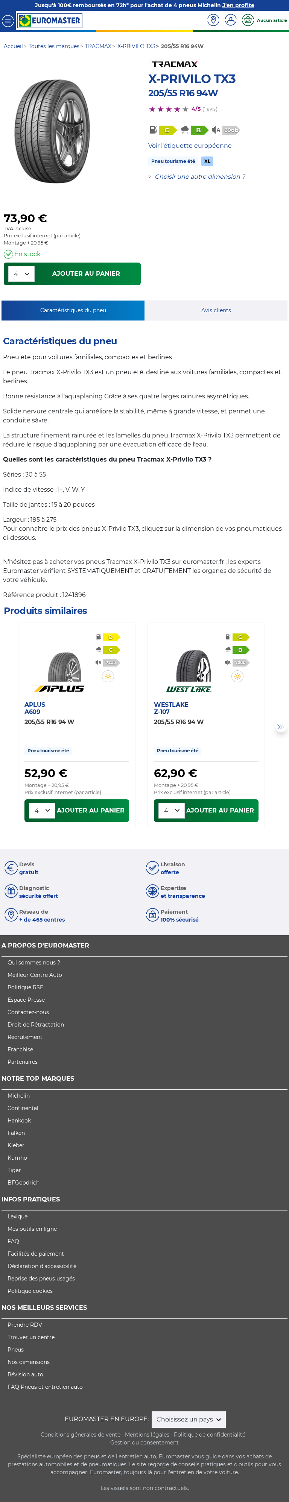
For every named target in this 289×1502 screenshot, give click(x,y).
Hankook (19, 1120)
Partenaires (23, 1062)
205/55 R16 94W (183, 93)
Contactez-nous (28, 1012)
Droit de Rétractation (36, 1024)
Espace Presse (26, 999)
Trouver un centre (31, 1337)
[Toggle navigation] (8, 20)
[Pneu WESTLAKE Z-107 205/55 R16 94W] (194, 659)
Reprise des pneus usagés (41, 1278)
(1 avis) (210, 109)
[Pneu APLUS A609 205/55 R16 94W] (64, 659)
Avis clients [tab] (216, 310)
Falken (16, 1133)
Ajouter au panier (86, 273)
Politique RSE (25, 987)
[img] (108, 676)
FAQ (13, 1241)
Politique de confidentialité (209, 1434)
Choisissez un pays (185, 1419)
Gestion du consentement (144, 1442)
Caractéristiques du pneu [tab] (73, 310)
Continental (23, 1108)
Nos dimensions (29, 1362)
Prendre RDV (25, 1324)
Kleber (16, 1145)
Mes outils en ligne (32, 1229)
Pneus (16, 1349)
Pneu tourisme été (173, 161)
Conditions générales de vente (80, 1434)
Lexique (17, 1216)
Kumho (17, 1157)
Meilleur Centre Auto (35, 975)
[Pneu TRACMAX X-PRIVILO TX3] (52, 131)
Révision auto (25, 1374)
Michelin (19, 1095)
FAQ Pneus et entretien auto (45, 1387)
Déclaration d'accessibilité (42, 1266)
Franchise (20, 1049)
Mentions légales (147, 1434)
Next (281, 726)
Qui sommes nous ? (34, 962)
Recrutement (25, 1037)
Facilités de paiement (36, 1253)
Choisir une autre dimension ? (200, 176)
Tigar (14, 1170)
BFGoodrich (24, 1182)
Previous (8, 726)
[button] (108, 676)
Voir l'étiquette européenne (190, 145)
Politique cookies (30, 1291)
